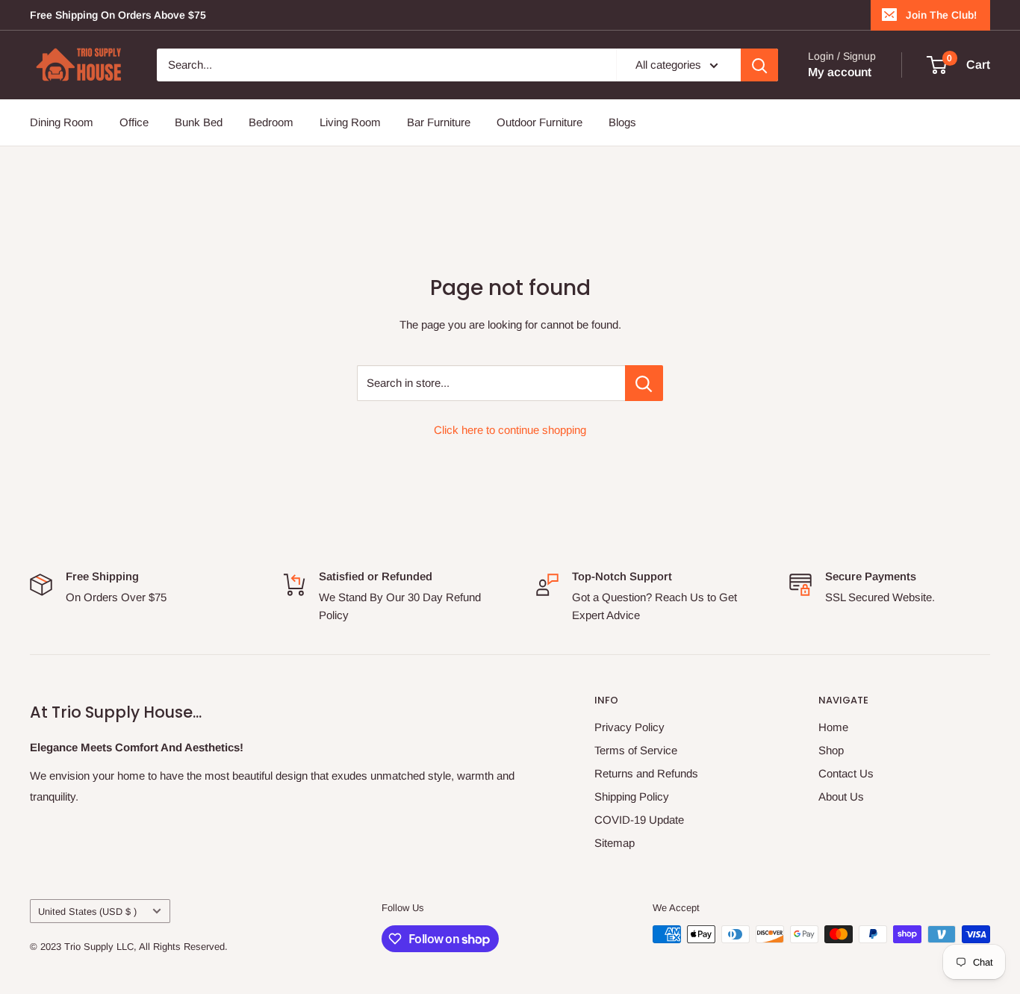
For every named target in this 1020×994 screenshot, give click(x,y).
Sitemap (614, 842)
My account (839, 72)
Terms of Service (635, 750)
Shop (831, 750)
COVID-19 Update (639, 819)
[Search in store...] (644, 383)
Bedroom (271, 122)
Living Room (350, 122)
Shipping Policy (631, 796)
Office (134, 122)
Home (833, 727)
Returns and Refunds (646, 773)
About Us (841, 796)
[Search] (759, 65)
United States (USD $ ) (87, 911)
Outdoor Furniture (539, 122)
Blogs (622, 122)
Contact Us (846, 773)
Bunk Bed (199, 122)
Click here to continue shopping (510, 429)
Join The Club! (941, 15)
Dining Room (61, 122)
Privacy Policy (629, 727)
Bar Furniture (438, 122)
